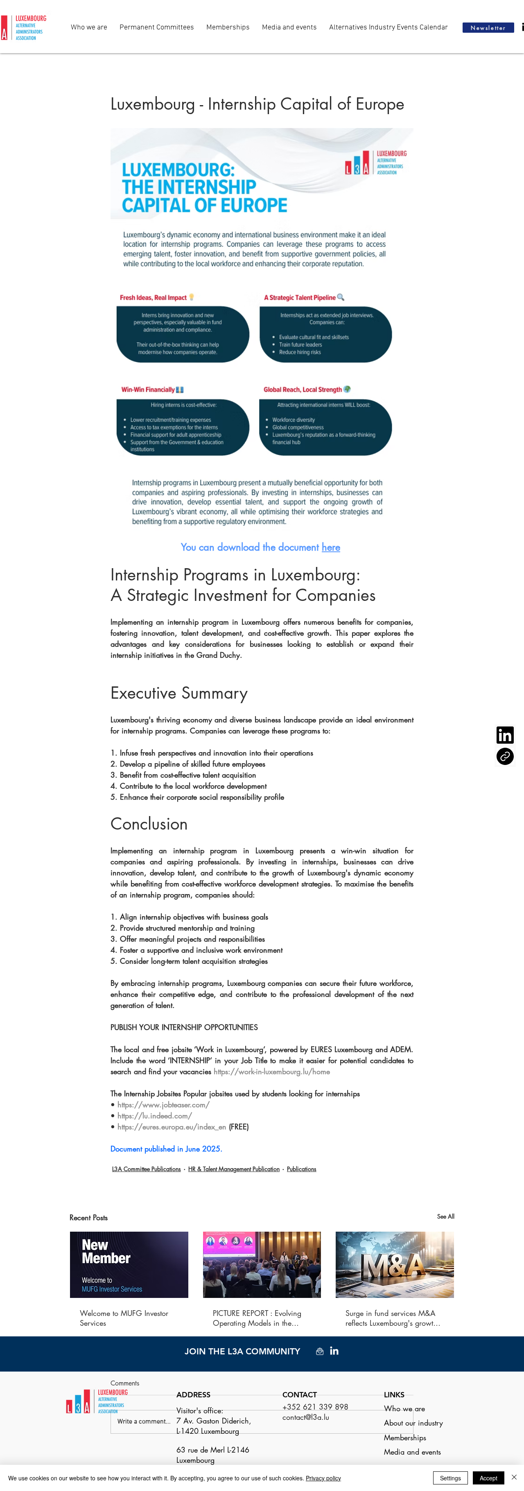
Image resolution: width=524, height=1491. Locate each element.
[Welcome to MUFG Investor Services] (129, 1265)
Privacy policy (323, 1478)
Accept (488, 1478)
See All (445, 1216)
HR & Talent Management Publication (234, 1169)
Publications (301, 1169)
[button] (289, 27)
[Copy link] (505, 756)
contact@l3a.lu (305, 1417)
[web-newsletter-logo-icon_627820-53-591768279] (320, 1351)
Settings (450, 1478)
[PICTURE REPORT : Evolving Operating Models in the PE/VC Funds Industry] (262, 1265)
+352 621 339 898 (315, 1407)
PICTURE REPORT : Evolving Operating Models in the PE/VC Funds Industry (257, 1318)
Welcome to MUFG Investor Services (124, 1318)
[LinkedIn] (505, 735)
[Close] (514, 1477)
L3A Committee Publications (146, 1169)
